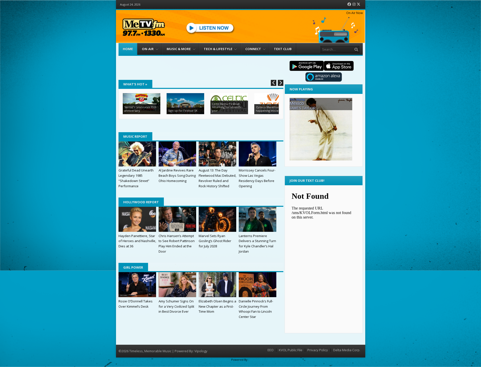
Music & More (179, 49)
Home (128, 49)
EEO (271, 350)
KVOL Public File (290, 350)
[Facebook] (349, 4)
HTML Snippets (220, 359)
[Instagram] (353, 4)
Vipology (200, 351)
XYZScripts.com (260, 359)
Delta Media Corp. (346, 350)
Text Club (283, 49)
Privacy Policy (317, 350)
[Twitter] (358, 4)
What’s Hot (135, 84)
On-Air (148, 49)
